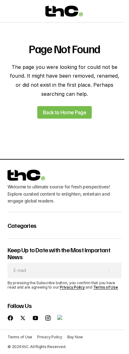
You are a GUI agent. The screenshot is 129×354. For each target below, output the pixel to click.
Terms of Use (105, 287)
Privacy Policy (72, 287)
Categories (22, 225)
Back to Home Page (64, 112)
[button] (10, 11)
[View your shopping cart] (117, 11)
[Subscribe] (115, 270)
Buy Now (75, 337)
